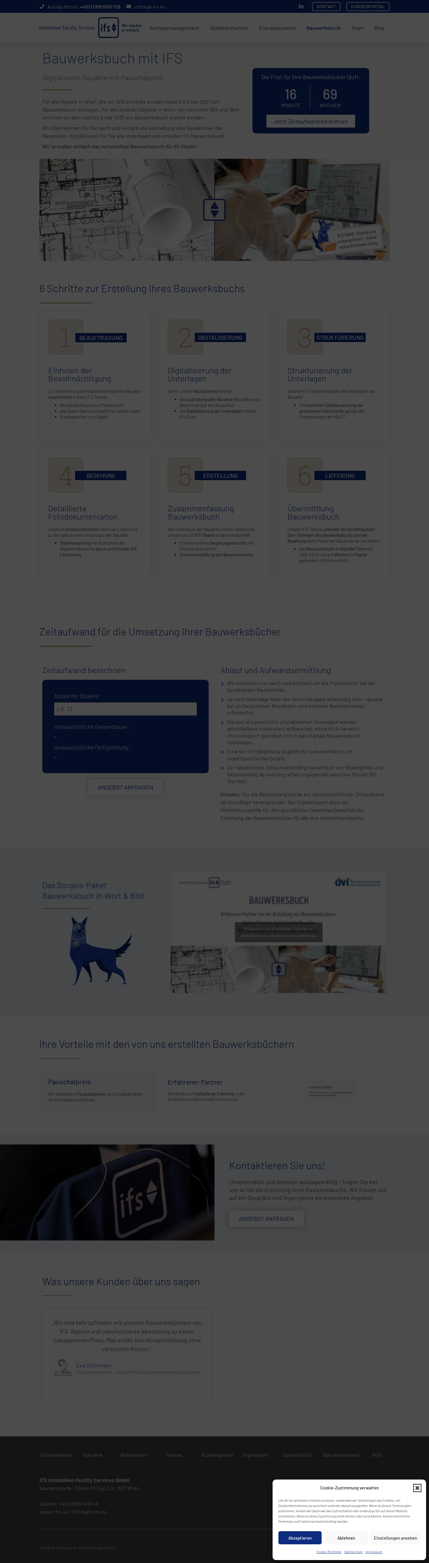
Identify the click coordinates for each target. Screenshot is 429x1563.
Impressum (373, 1552)
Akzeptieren (300, 1538)
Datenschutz (353, 1552)
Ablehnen (346, 1538)
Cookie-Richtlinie (328, 1552)
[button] (417, 1488)
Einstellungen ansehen (395, 1538)
